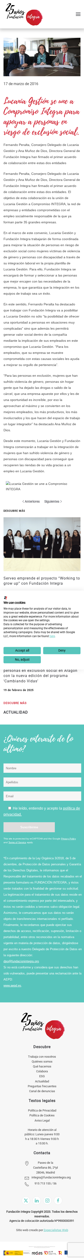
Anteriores (32, 501)
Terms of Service (17, 842)
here (52, 636)
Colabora (42, 1071)
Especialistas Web (56, 1230)
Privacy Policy (68, 838)
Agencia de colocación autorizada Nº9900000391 (41, 1220)
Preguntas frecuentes (42, 1086)
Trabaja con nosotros (42, 1056)
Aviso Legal (42, 1120)
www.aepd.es (12, 985)
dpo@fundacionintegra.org (21, 961)
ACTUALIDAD (16, 712)
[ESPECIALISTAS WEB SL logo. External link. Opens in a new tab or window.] (6, 598)
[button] (78, 14)
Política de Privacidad (42, 1110)
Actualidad (42, 1081)
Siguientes (51, 501)
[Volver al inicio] (24, 14)
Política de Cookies (42, 1115)
